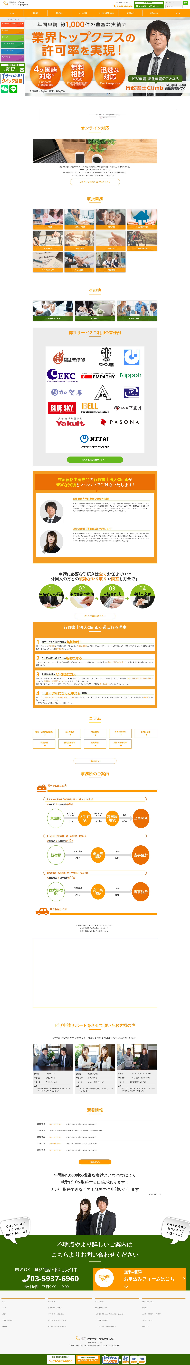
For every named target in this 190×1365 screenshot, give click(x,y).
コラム (178, 13)
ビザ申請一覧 (51, 1302)
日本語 (171, 7)
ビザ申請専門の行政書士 (54, 1308)
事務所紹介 (59, 13)
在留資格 (95, 732)
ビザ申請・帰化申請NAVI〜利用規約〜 (152, 1314)
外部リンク (145, 1308)
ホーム (12, 13)
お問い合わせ (154, 13)
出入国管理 (69, 732)
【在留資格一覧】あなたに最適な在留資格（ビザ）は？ (110, 1314)
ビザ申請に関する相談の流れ (56, 1314)
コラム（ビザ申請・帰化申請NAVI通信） (106, 1326)
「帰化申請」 (106, 533)
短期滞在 (95, 742)
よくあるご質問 (99, 1302)
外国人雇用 (145, 732)
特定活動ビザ (69, 742)
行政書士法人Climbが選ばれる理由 (57, 1326)
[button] (28, 56)
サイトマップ (145, 1326)
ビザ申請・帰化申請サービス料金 (57, 1320)
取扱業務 (35, 13)
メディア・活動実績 (6, 1320)
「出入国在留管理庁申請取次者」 (137, 662)
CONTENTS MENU (12, 19)
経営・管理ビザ (120, 742)
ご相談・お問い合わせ (148, 1302)
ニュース (3, 1308)
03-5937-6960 (125, 6)
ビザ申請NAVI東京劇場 (101, 1320)
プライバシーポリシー (148, 1320)
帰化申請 (65, 1037)
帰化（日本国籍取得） (44, 732)
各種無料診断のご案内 (101, 1308)
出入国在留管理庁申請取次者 (83, 511)
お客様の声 (130, 13)
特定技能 (44, 742)
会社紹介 (3, 1314)
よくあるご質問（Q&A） (107, 13)
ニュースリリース (55, 1124)
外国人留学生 (120, 732)
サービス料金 (83, 13)
